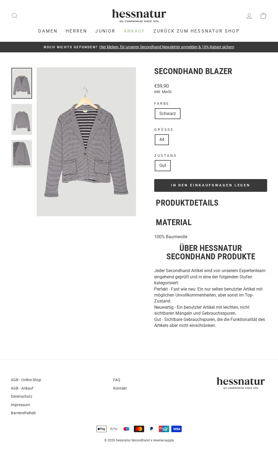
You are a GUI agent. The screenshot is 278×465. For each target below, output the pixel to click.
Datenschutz (21, 396)
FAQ (116, 380)
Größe (164, 130)
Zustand (165, 156)
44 (161, 139)
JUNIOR (105, 31)
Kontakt (120, 388)
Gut (162, 165)
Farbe (161, 103)
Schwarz (167, 113)
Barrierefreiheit (23, 413)
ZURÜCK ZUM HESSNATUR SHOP (196, 31)
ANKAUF (134, 31)
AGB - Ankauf (22, 388)
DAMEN (48, 31)
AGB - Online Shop (26, 380)
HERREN (76, 31)
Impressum (20, 405)
